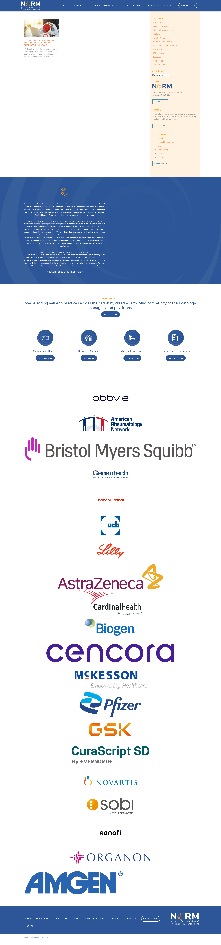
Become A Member (161, 126)
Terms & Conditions (69, 937)
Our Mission (109, 315)
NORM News (158, 53)
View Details (44, 358)
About (65, 5)
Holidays (156, 34)
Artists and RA (158, 22)
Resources (153, 5)
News (160, 153)
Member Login (188, 6)
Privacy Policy (55, 937)
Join (159, 146)
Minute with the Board (162, 41)
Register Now (174, 358)
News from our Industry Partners (166, 45)
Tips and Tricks (158, 64)
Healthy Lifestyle (159, 26)
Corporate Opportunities (104, 5)
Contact (168, 5)
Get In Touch (159, 102)
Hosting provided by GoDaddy (178, 939)
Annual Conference (132, 5)
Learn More (131, 358)
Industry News (158, 38)
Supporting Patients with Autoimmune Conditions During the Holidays (39, 43)
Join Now (87, 358)
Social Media (157, 61)
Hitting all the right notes (163, 30)
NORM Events (158, 49)
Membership (80, 5)
